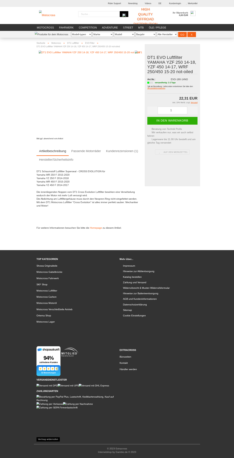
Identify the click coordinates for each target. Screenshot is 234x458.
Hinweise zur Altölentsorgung (138, 271)
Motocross (45, 27)
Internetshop (105, 452)
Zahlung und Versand (134, 282)
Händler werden (128, 369)
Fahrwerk (66, 27)
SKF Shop (41, 284)
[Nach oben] (224, 453)
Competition (88, 27)
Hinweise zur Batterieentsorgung (140, 293)
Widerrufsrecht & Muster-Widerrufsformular (146, 288)
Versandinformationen (156, 88)
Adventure (110, 27)
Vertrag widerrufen (48, 439)
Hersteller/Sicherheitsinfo (56, 159)
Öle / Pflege (157, 27)
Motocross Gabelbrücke (49, 272)
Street (128, 27)
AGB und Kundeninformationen (140, 298)
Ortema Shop (43, 315)
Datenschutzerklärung (135, 304)
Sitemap (127, 310)
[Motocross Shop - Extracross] (49, 15)
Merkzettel (192, 3)
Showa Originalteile (46, 265)
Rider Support (114, 3)
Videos (147, 3)
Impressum (129, 265)
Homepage (96, 227)
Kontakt (124, 363)
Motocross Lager (45, 321)
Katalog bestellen (132, 277)
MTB (141, 27)
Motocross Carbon (46, 296)
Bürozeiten (125, 356)
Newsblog (133, 3)
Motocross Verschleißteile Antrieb (54, 309)
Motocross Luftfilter (46, 290)
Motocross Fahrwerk (47, 278)
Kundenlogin (174, 3)
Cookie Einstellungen (134, 315)
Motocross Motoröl (46, 303)
